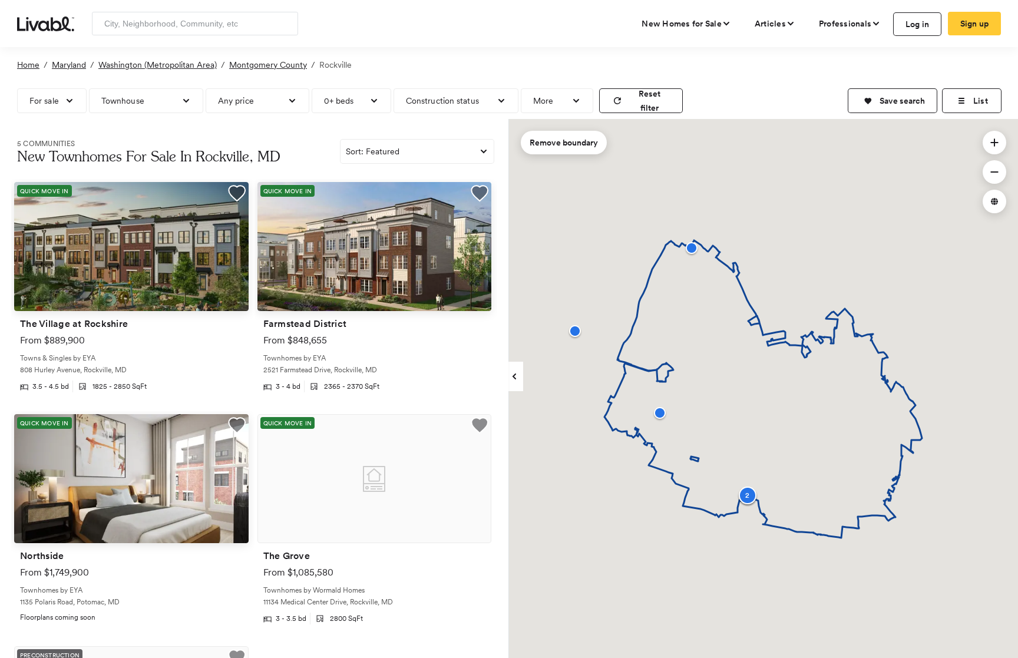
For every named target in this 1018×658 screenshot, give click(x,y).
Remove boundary (564, 142)
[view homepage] (45, 23)
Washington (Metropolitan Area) (157, 65)
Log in (917, 24)
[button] (892, 101)
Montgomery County (268, 65)
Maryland (69, 65)
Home (28, 65)
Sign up (974, 23)
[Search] (285, 23)
